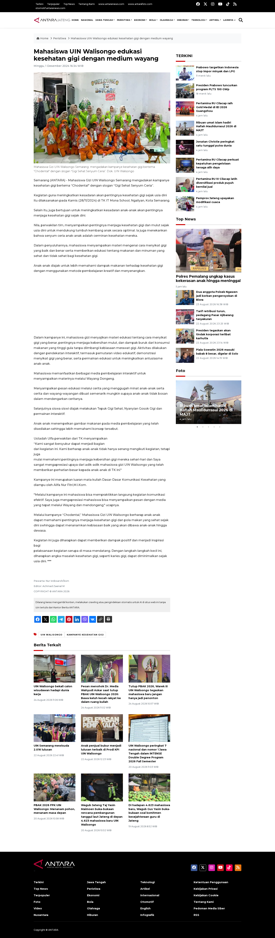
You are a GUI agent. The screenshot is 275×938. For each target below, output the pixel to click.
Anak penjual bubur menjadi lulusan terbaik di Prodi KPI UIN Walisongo (101, 749)
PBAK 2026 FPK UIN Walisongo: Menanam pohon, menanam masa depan (54, 809)
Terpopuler (53, 4)
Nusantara (41, 915)
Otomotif (147, 902)
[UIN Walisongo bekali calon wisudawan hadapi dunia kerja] (54, 668)
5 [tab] (220, 427)
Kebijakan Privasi (206, 888)
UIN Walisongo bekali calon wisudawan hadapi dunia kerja (53, 690)
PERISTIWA (123, 20)
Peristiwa (60, 38)
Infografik (147, 915)
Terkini (39, 4)
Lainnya (228, 20)
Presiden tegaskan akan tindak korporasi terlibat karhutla (213, 334)
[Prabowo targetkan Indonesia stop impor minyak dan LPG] (185, 72)
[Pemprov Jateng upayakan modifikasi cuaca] (185, 203)
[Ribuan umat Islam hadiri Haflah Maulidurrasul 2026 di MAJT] (185, 128)
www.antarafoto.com (140, 4)
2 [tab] (203, 427)
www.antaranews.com (111, 4)
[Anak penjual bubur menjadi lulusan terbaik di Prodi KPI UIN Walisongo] (102, 728)
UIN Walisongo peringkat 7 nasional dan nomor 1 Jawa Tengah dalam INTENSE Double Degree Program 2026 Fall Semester (147, 753)
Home (44, 38)
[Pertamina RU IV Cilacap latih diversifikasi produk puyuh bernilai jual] (185, 184)
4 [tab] (214, 427)
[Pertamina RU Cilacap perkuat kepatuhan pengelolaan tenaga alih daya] (185, 165)
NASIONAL (87, 20)
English (145, 908)
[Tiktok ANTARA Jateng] (228, 4)
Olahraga (93, 908)
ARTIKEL (214, 20)
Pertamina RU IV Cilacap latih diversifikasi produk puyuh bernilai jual (216, 182)
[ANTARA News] (52, 20)
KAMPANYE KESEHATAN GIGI (85, 634)
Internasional (149, 895)
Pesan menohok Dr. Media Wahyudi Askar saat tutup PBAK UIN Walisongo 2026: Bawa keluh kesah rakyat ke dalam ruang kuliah (101, 694)
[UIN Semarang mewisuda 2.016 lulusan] (54, 728)
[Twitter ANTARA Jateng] (205, 4)
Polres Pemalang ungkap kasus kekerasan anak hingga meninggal (208, 278)
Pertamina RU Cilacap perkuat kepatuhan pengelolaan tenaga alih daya (217, 163)
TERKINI (184, 56)
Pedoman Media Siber (209, 908)
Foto (180, 370)
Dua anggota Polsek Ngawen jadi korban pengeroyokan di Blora (217, 295)
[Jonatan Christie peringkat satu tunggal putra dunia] (185, 147)
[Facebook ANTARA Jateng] (198, 4)
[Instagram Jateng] (212, 4)
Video (38, 908)
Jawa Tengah (104, 20)
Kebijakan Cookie (206, 895)
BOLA (152, 20)
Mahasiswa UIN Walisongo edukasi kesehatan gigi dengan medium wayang (122, 38)
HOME (75, 20)
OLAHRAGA (166, 20)
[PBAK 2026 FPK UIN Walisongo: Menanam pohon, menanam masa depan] (54, 787)
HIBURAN (182, 20)
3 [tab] (208, 427)
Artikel (145, 888)
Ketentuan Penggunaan (211, 882)
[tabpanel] (208, 402)
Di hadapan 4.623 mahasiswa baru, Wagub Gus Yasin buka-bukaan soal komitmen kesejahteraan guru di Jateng (149, 812)
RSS (196, 915)
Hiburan (92, 915)
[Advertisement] (102, 304)
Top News (69, 4)
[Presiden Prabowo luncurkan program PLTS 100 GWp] (185, 90)
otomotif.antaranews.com (50, 8)
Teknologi (147, 882)
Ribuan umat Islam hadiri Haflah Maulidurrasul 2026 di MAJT (216, 126)
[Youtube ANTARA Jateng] (220, 4)
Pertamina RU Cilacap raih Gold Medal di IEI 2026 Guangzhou (214, 107)
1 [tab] (197, 427)
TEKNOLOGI (198, 20)
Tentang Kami (86, 4)
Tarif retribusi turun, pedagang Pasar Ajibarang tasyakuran (214, 315)
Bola (90, 902)
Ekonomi (93, 895)
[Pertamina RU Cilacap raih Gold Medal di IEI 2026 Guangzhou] (185, 108)
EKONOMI (139, 20)
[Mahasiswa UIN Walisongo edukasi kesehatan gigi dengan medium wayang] (208, 250)
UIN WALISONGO (51, 634)
